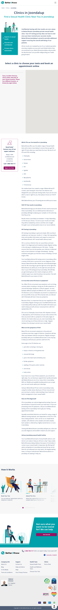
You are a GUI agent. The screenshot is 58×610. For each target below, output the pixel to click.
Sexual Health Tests (35, 564)
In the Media (4, 570)
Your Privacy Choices (21, 572)
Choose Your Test (35, 571)
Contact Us (19, 564)
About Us (3, 564)
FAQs (17, 570)
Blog (2, 567)
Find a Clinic (47, 564)
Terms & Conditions (7, 572)
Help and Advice (20, 567)
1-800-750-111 (28, 551)
